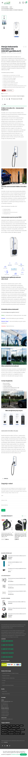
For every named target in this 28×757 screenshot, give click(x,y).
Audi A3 (3, 725)
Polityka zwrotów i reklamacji (8, 678)
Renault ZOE (4, 731)
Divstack (6, 742)
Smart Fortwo (11, 731)
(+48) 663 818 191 (7, 657)
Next (4, 28)
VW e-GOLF (17, 733)
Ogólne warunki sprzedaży (8, 685)
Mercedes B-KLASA (15, 727)
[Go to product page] (21, 525)
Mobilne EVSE (3, 532)
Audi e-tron (12, 725)
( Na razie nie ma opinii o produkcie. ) (14, 53)
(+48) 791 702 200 (7, 645)
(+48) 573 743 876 (7, 653)
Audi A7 (7, 725)
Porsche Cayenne (12, 729)
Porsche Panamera (20, 729)
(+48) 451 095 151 (7, 641)
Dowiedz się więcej (15, 754)
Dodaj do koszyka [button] (11, 521)
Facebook (2, 99)
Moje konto (4, 691)
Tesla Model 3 (18, 731)
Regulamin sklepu (6, 675)
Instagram (10, 746)
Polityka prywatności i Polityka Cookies (10, 673)
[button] (2, 2)
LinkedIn (7, 99)
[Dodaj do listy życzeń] (12, 532)
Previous (4, 16)
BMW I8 (21, 725)
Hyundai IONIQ (4, 727)
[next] (26, 47)
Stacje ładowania (9, 532)
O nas (3, 682)
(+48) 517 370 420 (7, 649)
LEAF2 (10, 727)
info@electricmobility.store (7, 719)
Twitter (5, 99)
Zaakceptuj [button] (23, 754)
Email (9, 99)
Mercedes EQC (4, 729)
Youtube (7, 746)
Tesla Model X (11, 733)
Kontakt (3, 680)
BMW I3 (17, 725)
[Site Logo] (7, 2)
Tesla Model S (4, 733)
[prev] (24, 47)
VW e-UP (22, 733)
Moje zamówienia (6, 693)
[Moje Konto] (20, 2)
